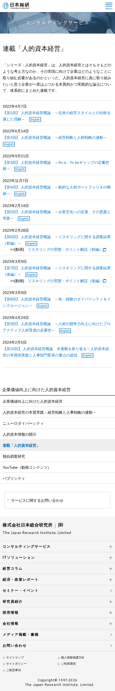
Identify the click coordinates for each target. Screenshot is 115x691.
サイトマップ (15, 657)
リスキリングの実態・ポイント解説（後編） (65, 281)
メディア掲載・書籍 (21, 634)
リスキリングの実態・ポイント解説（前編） (65, 249)
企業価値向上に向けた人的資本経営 (33, 401)
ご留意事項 (13, 670)
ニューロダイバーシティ (23, 423)
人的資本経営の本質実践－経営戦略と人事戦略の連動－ (49, 412)
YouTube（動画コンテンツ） (27, 467)
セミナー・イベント (21, 590)
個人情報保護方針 (73, 657)
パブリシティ (14, 478)
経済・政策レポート (21, 579)
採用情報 (11, 612)
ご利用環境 (68, 663)
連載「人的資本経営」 (21, 445)
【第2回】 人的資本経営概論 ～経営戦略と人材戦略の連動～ (55, 137)
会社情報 (11, 623)
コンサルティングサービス (27, 546)
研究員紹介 (13, 601)
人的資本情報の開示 (19, 434)
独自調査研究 (14, 456)
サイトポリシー (16, 663)
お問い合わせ (15, 645)
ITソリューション (19, 557)
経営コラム (13, 568)
